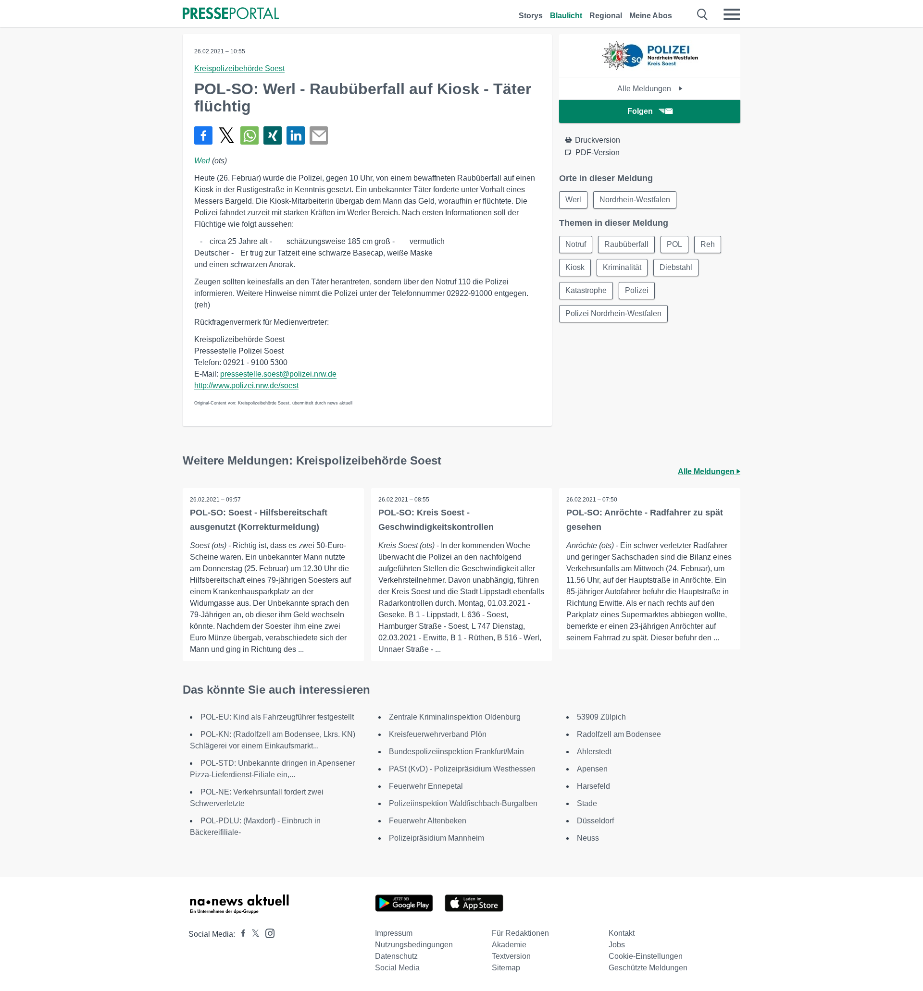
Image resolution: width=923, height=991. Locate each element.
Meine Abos (650, 16)
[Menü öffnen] (731, 14)
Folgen (640, 111)
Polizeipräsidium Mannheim (436, 838)
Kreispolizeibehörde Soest (239, 68)
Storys (531, 16)
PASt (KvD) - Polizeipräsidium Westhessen (462, 769)
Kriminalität (622, 267)
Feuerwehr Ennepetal (426, 786)
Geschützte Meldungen (648, 968)
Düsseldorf (595, 821)
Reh (707, 244)
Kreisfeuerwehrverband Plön (437, 734)
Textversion (511, 956)
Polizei (637, 290)
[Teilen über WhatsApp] (249, 135)
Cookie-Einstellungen (646, 956)
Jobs (617, 945)
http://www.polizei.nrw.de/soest (246, 385)
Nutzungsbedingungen (414, 945)
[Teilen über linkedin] (296, 135)
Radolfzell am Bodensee (619, 734)
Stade (587, 803)
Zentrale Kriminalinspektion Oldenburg (455, 717)
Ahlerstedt (594, 751)
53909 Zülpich (601, 717)
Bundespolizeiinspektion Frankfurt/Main (456, 751)
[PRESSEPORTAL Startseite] (231, 14)
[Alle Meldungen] (650, 68)
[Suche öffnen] (703, 14)
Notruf (575, 244)
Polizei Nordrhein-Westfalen (613, 313)
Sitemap (506, 968)
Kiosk (575, 267)
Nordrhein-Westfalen (634, 200)
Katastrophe (586, 290)
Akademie (509, 945)
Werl (202, 161)
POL (674, 244)
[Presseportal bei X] (253, 934)
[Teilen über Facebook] (203, 135)
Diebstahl (676, 267)
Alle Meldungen (645, 89)
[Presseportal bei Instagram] (267, 933)
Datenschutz (396, 956)
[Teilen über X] (226, 135)
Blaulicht (566, 16)
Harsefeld (593, 786)
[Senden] (319, 135)
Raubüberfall (626, 244)
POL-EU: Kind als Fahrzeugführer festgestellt (277, 717)
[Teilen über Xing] (272, 135)
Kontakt (622, 933)
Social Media (397, 968)
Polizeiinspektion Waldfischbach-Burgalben (463, 803)
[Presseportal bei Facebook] (240, 934)
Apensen (592, 769)
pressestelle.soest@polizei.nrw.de (278, 374)
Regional (605, 16)
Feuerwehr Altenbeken (427, 821)
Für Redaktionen (520, 933)
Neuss (588, 838)
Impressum (393, 933)
